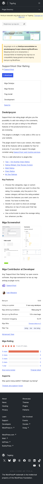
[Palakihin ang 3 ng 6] (18, 251)
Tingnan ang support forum (12, 386)
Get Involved (28, 417)
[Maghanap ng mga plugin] (24, 24)
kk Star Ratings (11, 174)
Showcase (27, 399)
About (4, 399)
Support (5, 420)
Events (25, 420)
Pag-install (8, 94)
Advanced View (8, 334)
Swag (26, 428)
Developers (6, 424)
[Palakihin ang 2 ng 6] (18, 242)
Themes (26, 402)
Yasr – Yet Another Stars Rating (17, 162)
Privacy (5, 410)
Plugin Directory (7, 9)
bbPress (6, 442)
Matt (5, 438)
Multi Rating (9, 168)
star (31, 328)
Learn (4, 417)
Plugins (25, 406)
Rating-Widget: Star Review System (19, 165)
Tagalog (10, 455)
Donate (26, 424)
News (4, 402)
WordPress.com (9, 435)
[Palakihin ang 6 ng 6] (38, 259)
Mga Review (9, 89)
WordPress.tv (8, 428)
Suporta (7, 105)
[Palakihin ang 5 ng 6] (38, 252)
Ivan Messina (11, 293)
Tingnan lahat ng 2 (35, 323)
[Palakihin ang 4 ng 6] (38, 229)
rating (26, 328)
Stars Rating (10, 171)
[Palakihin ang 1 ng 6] (18, 229)
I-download (7, 75)
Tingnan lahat (35, 370)
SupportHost (9, 69)
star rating (37, 328)
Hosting (5, 406)
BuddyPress (7, 446)
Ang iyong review (8, 370)
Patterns (26, 410)
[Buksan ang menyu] (39, 3)
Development (9, 100)
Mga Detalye (9, 83)
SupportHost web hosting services (27, 152)
